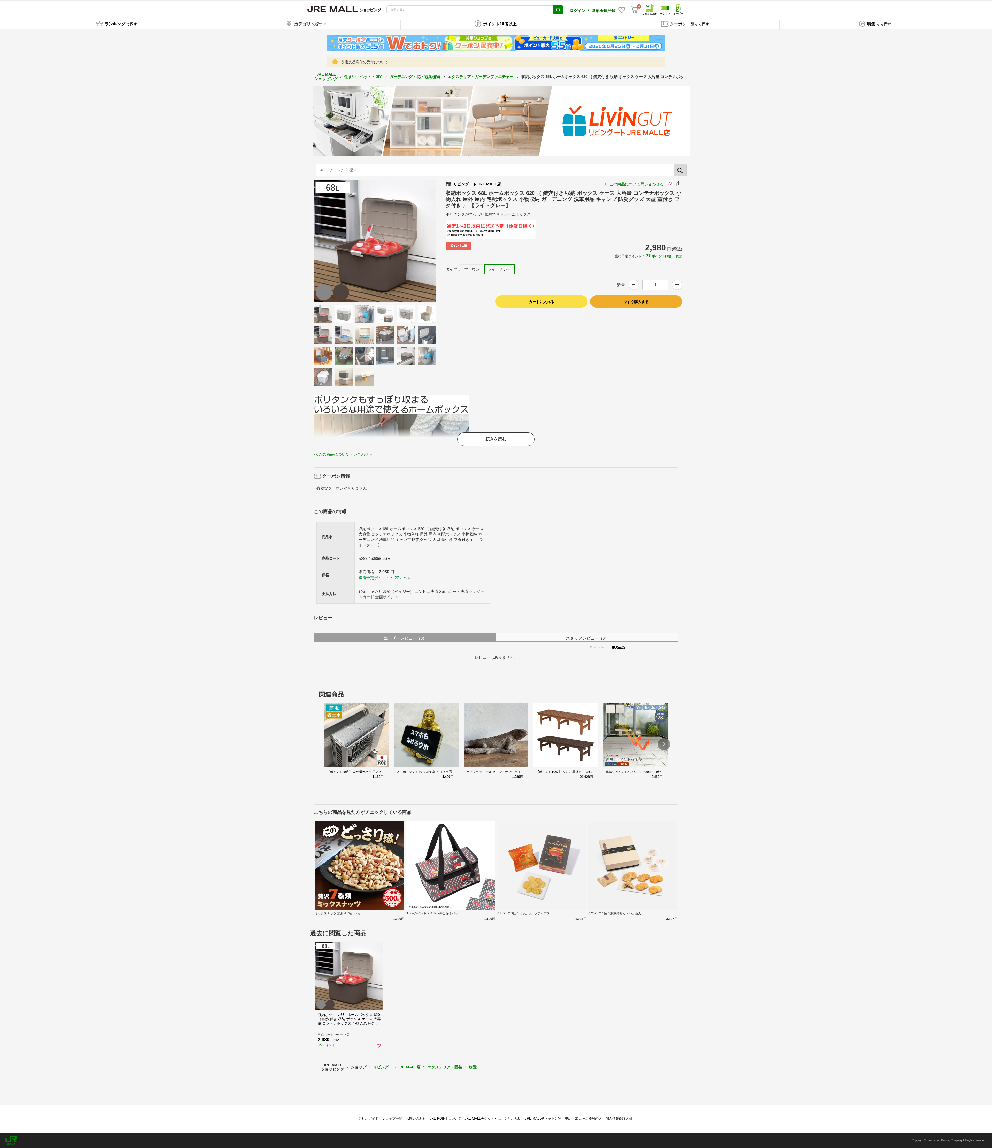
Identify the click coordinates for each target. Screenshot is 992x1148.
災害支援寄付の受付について (364, 62)
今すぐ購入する (636, 302)
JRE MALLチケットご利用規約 (548, 1118)
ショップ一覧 (392, 1118)
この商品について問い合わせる (636, 184)
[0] (634, 9)
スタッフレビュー (587, 638)
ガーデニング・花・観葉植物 (415, 76)
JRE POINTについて (445, 1118)
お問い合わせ (416, 1118)
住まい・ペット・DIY (363, 76)
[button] (663, 744)
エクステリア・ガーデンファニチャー (481, 76)
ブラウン (472, 269)
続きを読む (496, 439)
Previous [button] (369, 241)
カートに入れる (541, 302)
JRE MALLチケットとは (482, 1118)
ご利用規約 (513, 1118)
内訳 (679, 256)
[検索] (680, 170)
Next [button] (380, 241)
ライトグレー (499, 269)
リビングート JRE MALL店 (397, 1067)
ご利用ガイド (368, 1118)
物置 (473, 1067)
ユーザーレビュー (405, 638)
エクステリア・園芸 (444, 1067)
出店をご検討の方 (588, 1118)
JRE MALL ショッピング (326, 76)
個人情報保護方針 (619, 1118)
